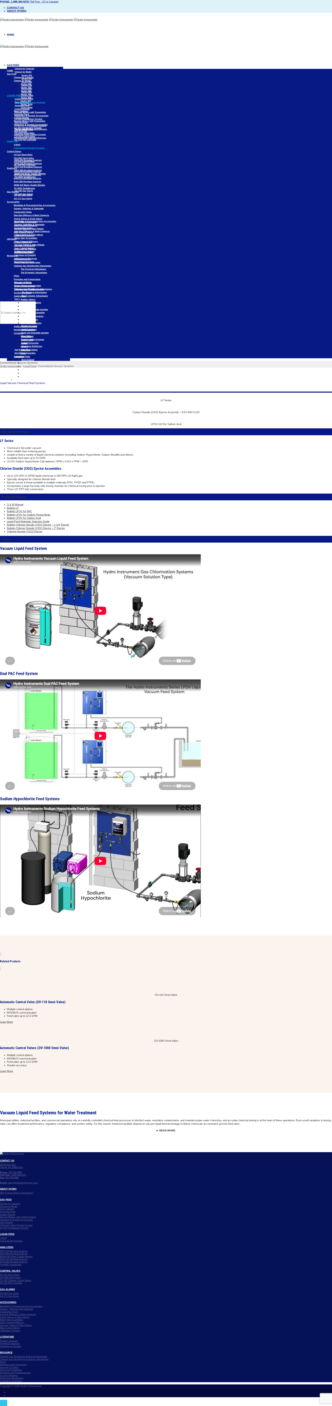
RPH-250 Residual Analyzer (27, 172)
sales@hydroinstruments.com (19, 1182)
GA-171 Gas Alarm (23, 198)
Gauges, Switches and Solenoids (16, 1309)
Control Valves (14, 151)
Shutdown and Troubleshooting (29, 289)
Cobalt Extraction (30, 343)
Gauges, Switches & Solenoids (29, 208)
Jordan (24, 343)
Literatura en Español (25, 255)
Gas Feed (13, 65)
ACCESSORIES (8, 1302)
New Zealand (27, 360)
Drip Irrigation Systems (32, 316)
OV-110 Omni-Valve (23, 155)
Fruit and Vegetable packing (35, 333)
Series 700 (26, 94)
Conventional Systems (11, 1241)
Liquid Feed (14, 95)
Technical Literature (23, 252)
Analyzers (12, 168)
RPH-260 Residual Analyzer (27, 175)
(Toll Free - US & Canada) (29, 1)
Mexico (25, 370)
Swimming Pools (23, 380)
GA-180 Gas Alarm (24, 191)
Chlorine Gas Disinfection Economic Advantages (24, 1359)
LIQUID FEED (7, 1234)
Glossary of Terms (23, 282)
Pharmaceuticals (22, 259)
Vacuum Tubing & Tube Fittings (29, 229)
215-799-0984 (9, 1177)
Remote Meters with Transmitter (30, 112)
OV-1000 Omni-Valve (24, 158)
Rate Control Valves (23, 232)
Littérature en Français (25, 249)
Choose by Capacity (24, 68)
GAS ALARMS (7, 1289)
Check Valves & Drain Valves (28, 219)
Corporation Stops (23, 212)
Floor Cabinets (21, 111)
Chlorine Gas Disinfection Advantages (32, 266)
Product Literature (23, 242)
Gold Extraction (28, 306)
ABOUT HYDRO (8, 1189)
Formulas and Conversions (27, 279)
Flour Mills (26, 313)
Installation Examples (24, 330)
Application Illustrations (25, 326)
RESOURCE (6, 1352)
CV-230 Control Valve (24, 161)
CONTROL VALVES (10, 1271)
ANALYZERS (6, 1247)
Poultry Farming (28, 303)
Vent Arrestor (20, 131)
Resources (12, 256)
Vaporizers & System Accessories (31, 116)
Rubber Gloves (28, 299)
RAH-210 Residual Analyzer (28, 167)
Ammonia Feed (21, 114)
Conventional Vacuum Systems (29, 148)
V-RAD (17, 145)
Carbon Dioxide (21, 118)
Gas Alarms (13, 192)
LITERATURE (7, 1337)
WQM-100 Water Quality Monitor (29, 185)
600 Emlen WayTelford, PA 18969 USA (11, 1166)
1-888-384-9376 (13, 1175)
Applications (20, 296)
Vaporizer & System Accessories (16, 1220)
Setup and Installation (24, 286)
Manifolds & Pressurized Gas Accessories (35, 205)
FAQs (17, 299)
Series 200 (26, 75)
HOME (10, 34)
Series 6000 (27, 107)
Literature (12, 239)
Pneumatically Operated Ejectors (30, 138)
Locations (19, 333)
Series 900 (26, 101)
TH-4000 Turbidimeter (24, 188)
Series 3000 (27, 104)
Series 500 (26, 82)
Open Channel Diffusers (25, 225)
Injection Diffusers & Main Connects (31, 215)
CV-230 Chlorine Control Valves (15, 1280)
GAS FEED (6, 1199)
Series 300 (26, 87)
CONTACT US (7, 1160)
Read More (167, 1130)
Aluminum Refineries (31, 346)
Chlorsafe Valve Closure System (30, 134)
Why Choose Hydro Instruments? (16, 1193)
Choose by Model (23, 72)
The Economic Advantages (34, 296)
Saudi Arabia (27, 340)
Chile (23, 377)
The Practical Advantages (34, 292)
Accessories (13, 202)
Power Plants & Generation (27, 262)
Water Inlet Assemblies (26, 238)
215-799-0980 (11, 1172)
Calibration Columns (24, 235)
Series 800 (26, 97)
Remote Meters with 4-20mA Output (18, 1217)
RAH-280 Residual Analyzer (27, 182)
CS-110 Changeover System (28, 128)
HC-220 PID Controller (25, 140)
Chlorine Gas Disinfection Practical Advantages (23, 1356)
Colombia (26, 373)
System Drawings (22, 293)
